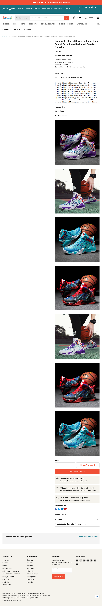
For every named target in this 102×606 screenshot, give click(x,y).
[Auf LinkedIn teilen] (62, 509)
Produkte (12, 8)
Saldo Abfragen (47, 8)
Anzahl (57, 460)
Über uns (5, 8)
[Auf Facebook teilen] (56, 509)
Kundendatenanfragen (9, 596)
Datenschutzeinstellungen (35, 594)
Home (4, 36)
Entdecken (16, 29)
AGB (13, 594)
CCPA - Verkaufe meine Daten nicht (38, 596)
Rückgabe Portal (32, 598)
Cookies (22, 596)
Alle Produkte (28, 29)
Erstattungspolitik (7, 598)
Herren (23, 24)
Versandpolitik (20, 598)
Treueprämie (58, 8)
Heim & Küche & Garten (48, 24)
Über (98, 24)
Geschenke (5, 24)
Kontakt (4, 10)
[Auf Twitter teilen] (59, 509)
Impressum (6, 594)
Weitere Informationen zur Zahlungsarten (75, 500)
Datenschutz (21, 594)
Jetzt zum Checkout (77, 471)
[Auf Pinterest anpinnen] (65, 509)
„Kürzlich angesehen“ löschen (88, 536)
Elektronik (5, 29)
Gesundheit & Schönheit (66, 24)
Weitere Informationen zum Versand (73, 481)
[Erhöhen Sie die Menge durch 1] (72, 465)
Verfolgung (28, 8)
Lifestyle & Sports (82, 24)
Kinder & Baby (33, 24)
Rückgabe (37, 8)
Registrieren (58, 576)
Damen (15, 24)
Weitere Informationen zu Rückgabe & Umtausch (78, 491)
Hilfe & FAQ (67, 8)
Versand (20, 8)
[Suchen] (66, 18)
